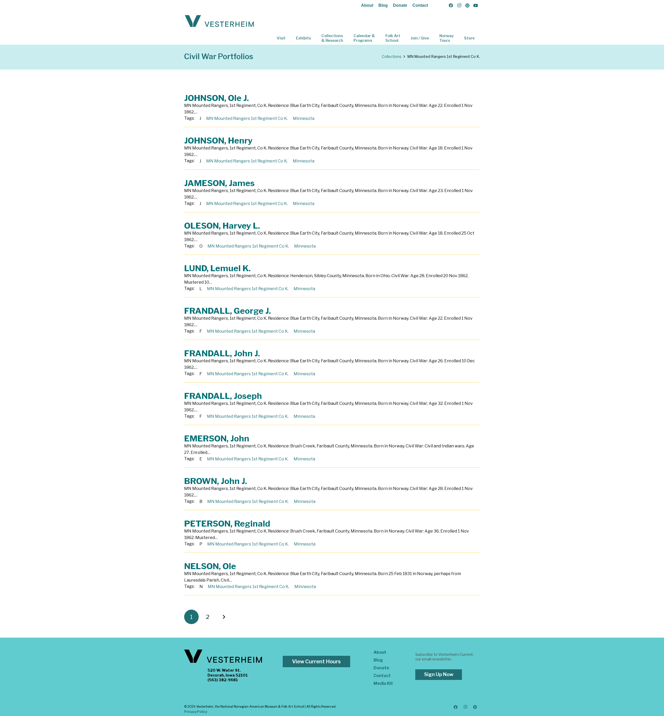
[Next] (224, 617)
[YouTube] (476, 5)
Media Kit (383, 683)
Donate (400, 5)
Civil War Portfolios (218, 56)
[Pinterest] (467, 5)
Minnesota (303, 118)
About (367, 5)
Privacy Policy (195, 712)
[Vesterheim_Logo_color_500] (219, 21)
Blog (383, 5)
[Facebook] (451, 5)
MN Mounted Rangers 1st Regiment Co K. (247, 118)
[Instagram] (459, 5)
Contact (420, 5)
